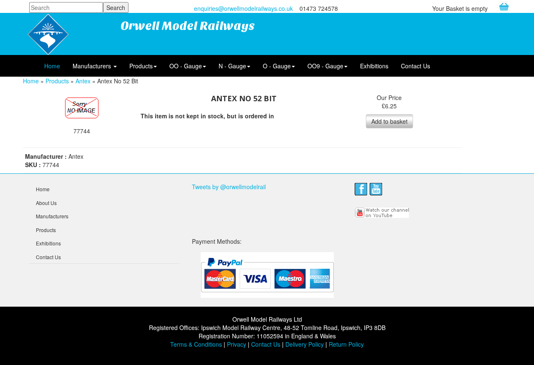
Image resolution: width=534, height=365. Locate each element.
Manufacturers (93, 66)
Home (52, 66)
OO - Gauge (185, 66)
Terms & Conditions (196, 344)
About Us (46, 202)
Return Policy (346, 344)
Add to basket (389, 121)
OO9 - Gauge (325, 66)
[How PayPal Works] (267, 274)
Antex (83, 81)
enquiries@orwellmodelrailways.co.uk (243, 8)
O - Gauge (277, 66)
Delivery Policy (304, 344)
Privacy (236, 344)
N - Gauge (232, 66)
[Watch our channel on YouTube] (382, 212)
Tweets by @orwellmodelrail (229, 186)
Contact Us (415, 66)
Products (141, 66)
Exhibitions (374, 66)
